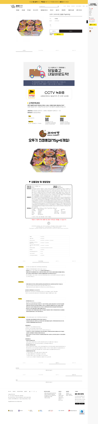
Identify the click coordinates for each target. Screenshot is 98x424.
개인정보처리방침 (20, 391)
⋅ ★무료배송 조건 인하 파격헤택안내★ (50, 395)
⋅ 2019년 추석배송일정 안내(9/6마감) (49, 394)
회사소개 (9, 391)
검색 (58, 6)
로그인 (65, 6)
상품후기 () (57, 50)
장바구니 (90, 8)
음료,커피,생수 (60, 400)
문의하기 (77, 403)
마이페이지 (73, 6)
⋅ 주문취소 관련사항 (47, 397)
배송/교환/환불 (40, 50)
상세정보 (24, 50)
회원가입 (68, 6)
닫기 (87, 21)
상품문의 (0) (74, 50)
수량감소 (54, 26)
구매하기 (70, 31)
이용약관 (14, 391)
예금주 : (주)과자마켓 (69, 395)
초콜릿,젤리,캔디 (61, 397)
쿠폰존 (84, 6)
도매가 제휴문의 (78, 6)
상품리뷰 (90, 11)
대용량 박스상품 (60, 395)
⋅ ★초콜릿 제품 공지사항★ (48, 396)
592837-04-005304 (69, 394)
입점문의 (25, 391)
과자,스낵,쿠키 (60, 396)
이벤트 (90, 13)
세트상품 (59, 394)
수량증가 (52, 26)
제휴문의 (82, 403)
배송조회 (90, 12)
